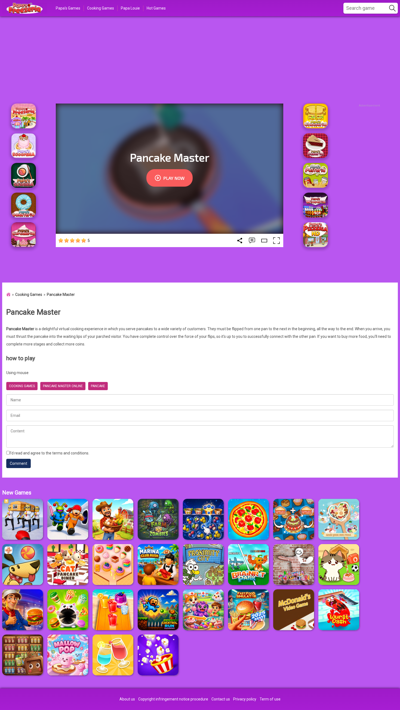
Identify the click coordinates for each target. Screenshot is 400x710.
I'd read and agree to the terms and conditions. (49, 453)
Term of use (270, 699)
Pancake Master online (63, 386)
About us (127, 699)
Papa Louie (130, 8)
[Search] (392, 8)
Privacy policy (244, 699)
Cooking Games (100, 8)
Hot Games (156, 8)
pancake (98, 386)
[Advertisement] (200, 60)
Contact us (220, 699)
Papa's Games (68, 8)
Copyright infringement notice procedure (173, 699)
